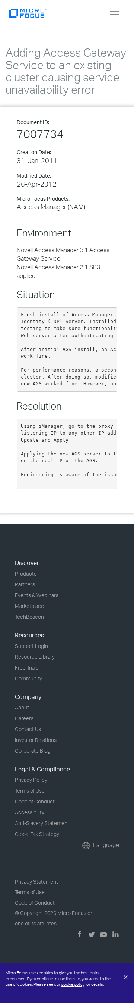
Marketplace (29, 606)
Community (28, 678)
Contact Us (28, 729)
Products (25, 573)
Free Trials (26, 667)
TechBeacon (29, 617)
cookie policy (72, 984)
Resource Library (35, 656)
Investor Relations (36, 740)
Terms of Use (30, 790)
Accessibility (29, 812)
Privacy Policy (31, 780)
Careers (24, 718)
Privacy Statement (36, 881)
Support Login (31, 646)
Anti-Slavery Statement (42, 823)
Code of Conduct (35, 801)
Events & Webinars (36, 595)
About (22, 707)
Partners (25, 584)
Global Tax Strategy (37, 834)
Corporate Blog (32, 750)
